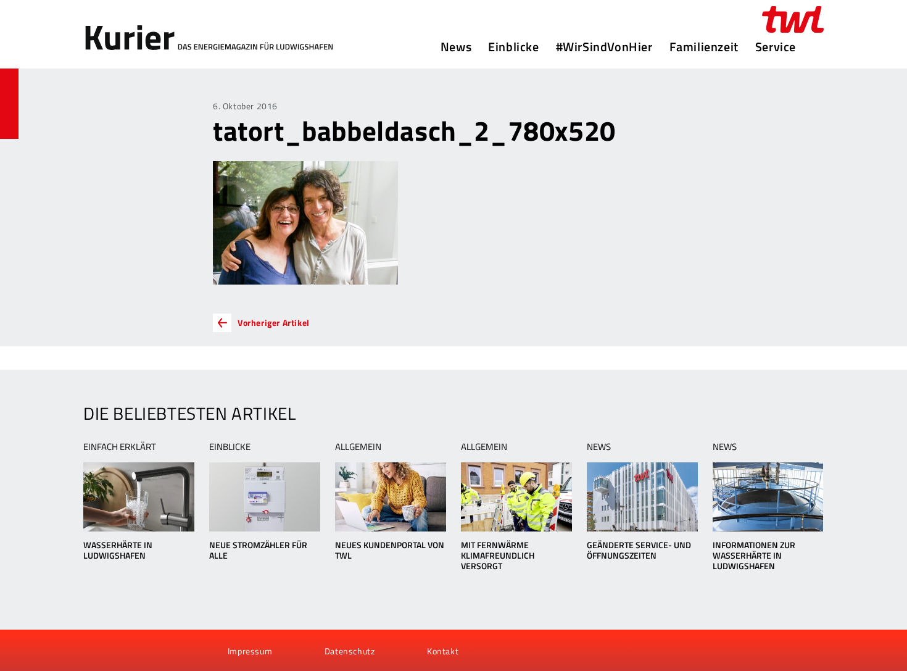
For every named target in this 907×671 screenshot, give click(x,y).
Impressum (250, 650)
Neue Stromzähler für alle (258, 550)
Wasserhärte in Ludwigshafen (117, 550)
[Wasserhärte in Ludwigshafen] (138, 496)
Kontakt (442, 650)
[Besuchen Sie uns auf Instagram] (159, 650)
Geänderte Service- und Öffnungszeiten (639, 550)
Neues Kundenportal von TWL (389, 550)
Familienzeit (704, 47)
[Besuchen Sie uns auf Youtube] (118, 650)
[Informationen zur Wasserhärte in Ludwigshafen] (768, 496)
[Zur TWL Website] (793, 19)
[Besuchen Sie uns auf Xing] (138, 650)
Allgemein (358, 447)
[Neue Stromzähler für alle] (264, 496)
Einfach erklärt (119, 447)
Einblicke (513, 47)
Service (775, 47)
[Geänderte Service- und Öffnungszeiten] (642, 496)
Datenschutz (350, 650)
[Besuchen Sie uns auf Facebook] (97, 650)
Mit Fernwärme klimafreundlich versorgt (497, 555)
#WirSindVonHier (604, 47)
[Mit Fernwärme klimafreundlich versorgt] (516, 496)
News (456, 47)
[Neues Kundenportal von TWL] (390, 496)
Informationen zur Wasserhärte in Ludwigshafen (754, 555)
